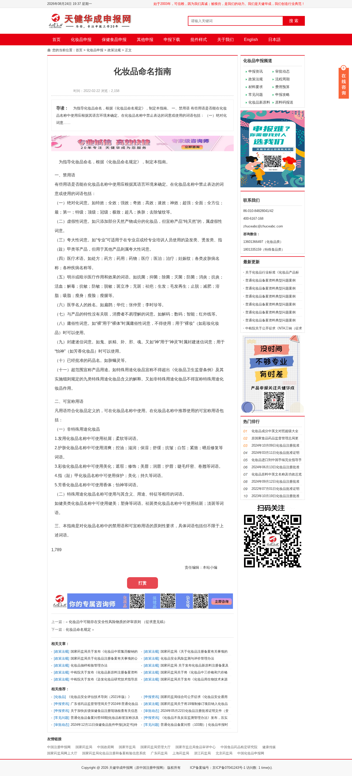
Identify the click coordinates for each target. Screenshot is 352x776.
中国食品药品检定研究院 (239, 747)
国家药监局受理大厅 (155, 747)
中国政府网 (105, 747)
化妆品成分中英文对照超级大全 (275, 431)
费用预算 (282, 87)
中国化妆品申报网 (250, 753)
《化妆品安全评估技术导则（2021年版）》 (99, 697)
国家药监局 (84, 747)
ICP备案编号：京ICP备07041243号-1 (217, 768)
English (251, 39)
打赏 (142, 583)
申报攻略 (282, 94)
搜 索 (293, 21)
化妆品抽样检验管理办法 (89, 665)
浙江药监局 (202, 753)
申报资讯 (255, 71)
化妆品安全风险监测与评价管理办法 (187, 658)
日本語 (274, 39)
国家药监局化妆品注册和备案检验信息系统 (114, 753)
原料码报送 (284, 102)
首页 (56, 39)
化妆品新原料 (259, 102)
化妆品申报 (81, 39)
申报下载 (172, 39)
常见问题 (255, 94)
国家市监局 (127, 747)
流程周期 (282, 79)
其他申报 (145, 39)
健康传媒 (269, 747)
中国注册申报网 (59, 747)
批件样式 (198, 39)
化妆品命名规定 (78, 629)
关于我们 (225, 39)
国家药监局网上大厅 (62, 753)
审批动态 (282, 71)
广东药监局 (159, 753)
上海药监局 (180, 753)
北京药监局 (224, 753)
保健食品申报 (114, 39)
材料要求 (255, 87)
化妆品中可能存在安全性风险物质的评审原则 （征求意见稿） (118, 622)
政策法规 (114, 50)
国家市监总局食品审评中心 (195, 747)
